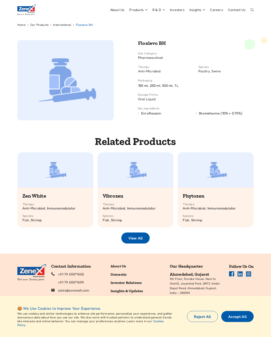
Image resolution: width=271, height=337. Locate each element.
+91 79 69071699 (71, 282)
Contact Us (236, 10)
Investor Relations (126, 282)
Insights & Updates (127, 291)
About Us (117, 10)
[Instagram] (248, 273)
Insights (195, 10)
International (62, 24)
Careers (216, 10)
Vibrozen (113, 196)
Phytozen (193, 196)
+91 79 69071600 (71, 274)
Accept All (237, 316)
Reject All (202, 316)
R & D (156, 10)
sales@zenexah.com (73, 290)
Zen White (34, 196)
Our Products (39, 24)
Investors (177, 10)
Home (21, 24)
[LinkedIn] (240, 273)
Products (136, 10)
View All (135, 238)
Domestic (119, 274)
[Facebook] (231, 273)
